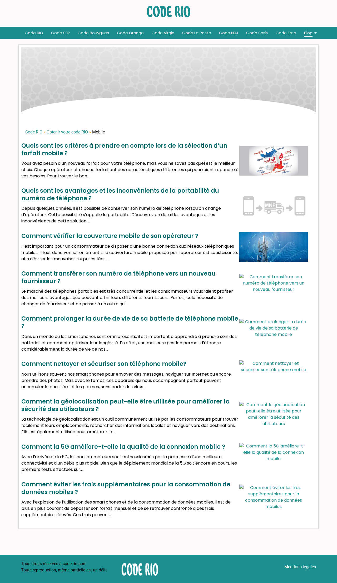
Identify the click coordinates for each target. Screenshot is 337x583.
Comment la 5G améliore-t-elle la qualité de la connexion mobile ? (123, 447)
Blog (308, 33)
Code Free (286, 33)
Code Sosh (257, 33)
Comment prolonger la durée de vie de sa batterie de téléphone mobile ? (129, 322)
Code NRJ (228, 33)
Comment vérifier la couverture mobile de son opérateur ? (109, 236)
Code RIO (34, 33)
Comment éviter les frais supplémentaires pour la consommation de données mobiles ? (125, 488)
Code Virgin (163, 33)
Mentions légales (300, 566)
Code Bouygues (93, 33)
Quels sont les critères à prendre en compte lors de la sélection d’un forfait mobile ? (124, 149)
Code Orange (130, 33)
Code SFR (60, 33)
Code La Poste (196, 33)
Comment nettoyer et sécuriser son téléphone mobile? (103, 364)
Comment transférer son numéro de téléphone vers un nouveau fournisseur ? (118, 277)
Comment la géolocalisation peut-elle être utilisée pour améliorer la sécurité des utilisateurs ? (125, 405)
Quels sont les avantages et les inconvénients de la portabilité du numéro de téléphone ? (120, 194)
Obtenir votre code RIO (67, 131)
